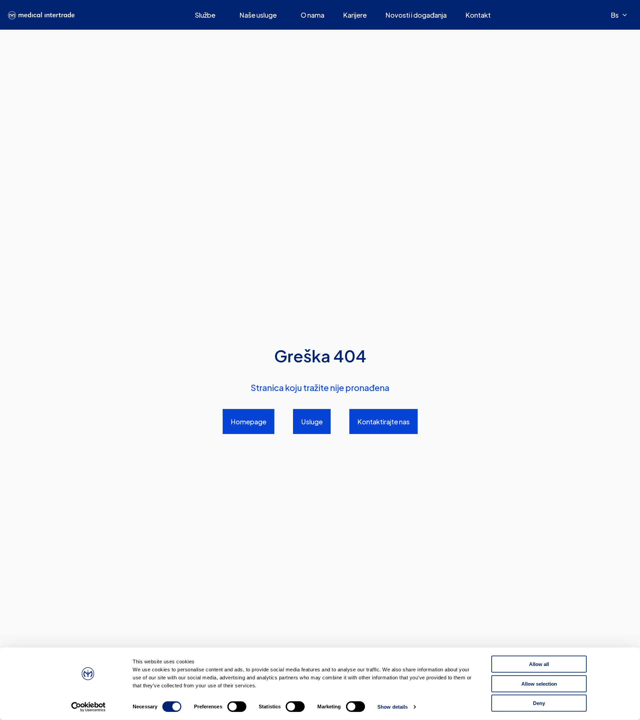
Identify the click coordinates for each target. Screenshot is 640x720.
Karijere (355, 15)
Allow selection (539, 683)
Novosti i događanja (416, 15)
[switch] (236, 706)
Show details (392, 707)
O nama (312, 15)
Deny (539, 703)
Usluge (312, 421)
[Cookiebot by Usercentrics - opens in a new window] (88, 707)
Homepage (248, 421)
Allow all (539, 664)
